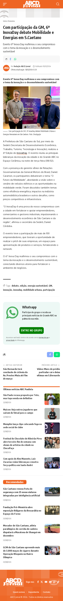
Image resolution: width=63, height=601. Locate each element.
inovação (7, 290)
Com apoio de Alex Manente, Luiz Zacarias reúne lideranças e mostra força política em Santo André (20, 461)
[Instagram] (54, 582)
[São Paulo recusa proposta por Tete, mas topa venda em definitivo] (52, 399)
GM (50, 285)
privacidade (10, 340)
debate (15, 285)
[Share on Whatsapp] (15, 59)
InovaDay (22, 153)
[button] (5, 4)
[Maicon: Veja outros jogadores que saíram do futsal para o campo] (52, 413)
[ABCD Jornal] (31, 4)
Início (5, 21)
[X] (42, 582)
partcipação (49, 290)
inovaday (17, 290)
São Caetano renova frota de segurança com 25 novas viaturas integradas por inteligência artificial (21, 492)
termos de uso (43, 337)
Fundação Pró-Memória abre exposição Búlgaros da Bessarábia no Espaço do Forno (22, 510)
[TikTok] (58, 582)
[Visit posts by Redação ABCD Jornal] (6, 68)
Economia (11, 21)
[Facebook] (38, 582)
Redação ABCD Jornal (22, 66)
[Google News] (50, 582)
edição (23, 285)
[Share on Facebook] (10, 59)
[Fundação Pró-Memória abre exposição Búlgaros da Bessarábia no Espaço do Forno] (52, 510)
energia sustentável (38, 285)
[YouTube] (46, 582)
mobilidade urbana (32, 290)
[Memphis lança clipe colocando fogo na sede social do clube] (52, 428)
